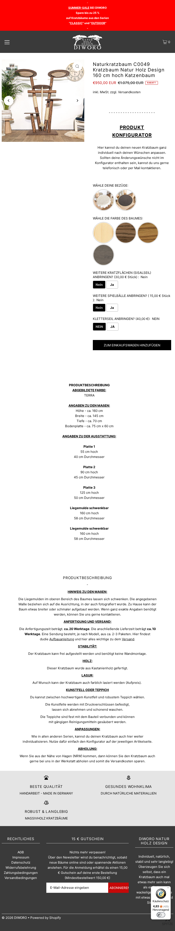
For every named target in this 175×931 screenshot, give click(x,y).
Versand (128, 639)
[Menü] (168, 888)
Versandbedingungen (20, 878)
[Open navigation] (7, 42)
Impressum (20, 857)
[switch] (161, 914)
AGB (21, 852)
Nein (99, 285)
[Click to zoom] (77, 66)
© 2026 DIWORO (14, 918)
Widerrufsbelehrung (21, 868)
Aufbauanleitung (61, 639)
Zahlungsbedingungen (21, 873)
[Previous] (8, 100)
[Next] (77, 100)
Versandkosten (129, 92)
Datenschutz (20, 862)
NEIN (99, 327)
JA (112, 327)
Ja (112, 285)
